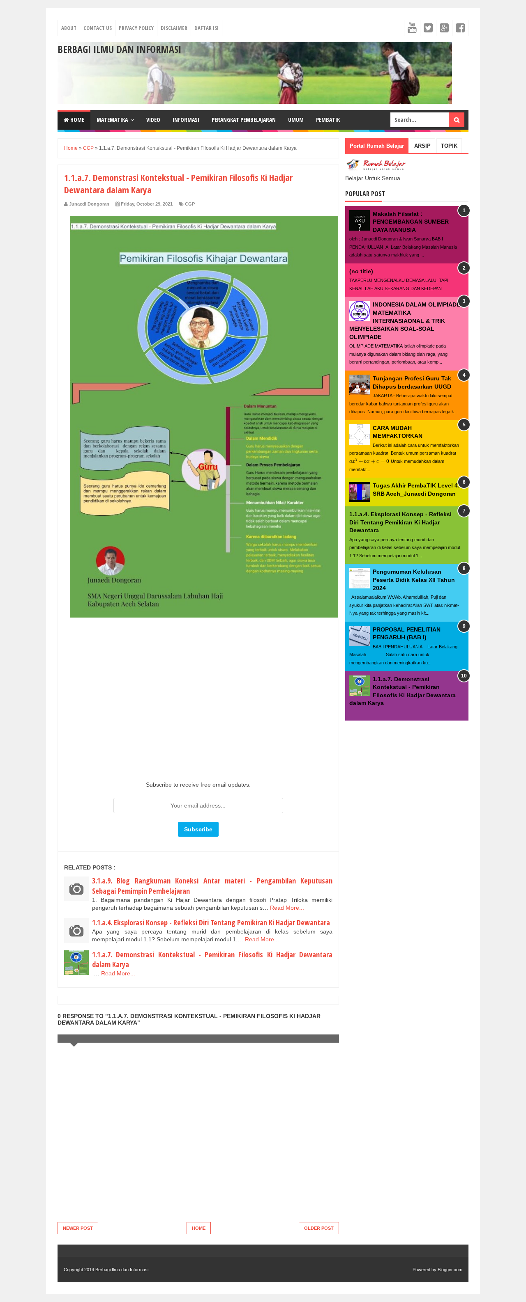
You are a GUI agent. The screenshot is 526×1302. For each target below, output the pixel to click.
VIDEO (153, 120)
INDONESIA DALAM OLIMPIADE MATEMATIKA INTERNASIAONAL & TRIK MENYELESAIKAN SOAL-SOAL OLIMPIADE (404, 320)
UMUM (296, 120)
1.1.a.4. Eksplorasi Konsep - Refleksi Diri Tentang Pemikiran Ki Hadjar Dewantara (211, 922)
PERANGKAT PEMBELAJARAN (244, 120)
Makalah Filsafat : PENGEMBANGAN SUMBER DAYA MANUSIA (411, 222)
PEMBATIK (328, 120)
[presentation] (369, 461)
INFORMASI (186, 120)
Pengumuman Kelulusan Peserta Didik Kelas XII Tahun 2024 (414, 579)
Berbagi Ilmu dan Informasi (119, 49)
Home (76, 120)
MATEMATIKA (112, 120)
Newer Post (78, 1228)
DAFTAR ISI (206, 28)
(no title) (361, 271)
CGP (190, 203)
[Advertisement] (198, 705)
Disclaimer (174, 28)
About (68, 28)
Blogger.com (450, 1269)
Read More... (287, 907)
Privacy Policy (136, 28)
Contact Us (97, 28)
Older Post (319, 1228)
